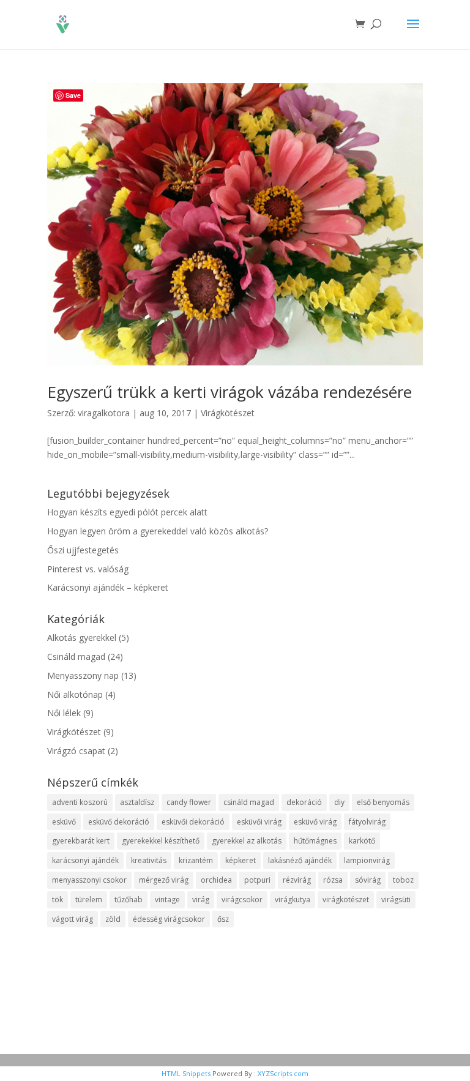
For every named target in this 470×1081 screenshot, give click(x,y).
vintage (167, 899)
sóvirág (368, 880)
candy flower (188, 802)
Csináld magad (76, 656)
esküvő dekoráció (118, 822)
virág (200, 899)
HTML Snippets (186, 1073)
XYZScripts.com (283, 1073)
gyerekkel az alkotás (247, 841)
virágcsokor (242, 899)
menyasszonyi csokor (89, 880)
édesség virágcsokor (169, 919)
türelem (88, 899)
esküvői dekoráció (193, 822)
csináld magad (248, 802)
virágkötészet (346, 899)
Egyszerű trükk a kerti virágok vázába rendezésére (229, 392)
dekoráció (304, 802)
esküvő (64, 822)
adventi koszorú (80, 802)
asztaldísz (137, 802)
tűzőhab (128, 899)
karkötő (362, 841)
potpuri (257, 880)
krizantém (196, 860)
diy (339, 802)
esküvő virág (315, 822)
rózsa (333, 880)
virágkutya (292, 899)
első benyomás (383, 802)
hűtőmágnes (315, 841)
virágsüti (396, 899)
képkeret (240, 860)
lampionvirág (367, 860)
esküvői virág (259, 822)
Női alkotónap (75, 694)
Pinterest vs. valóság (88, 569)
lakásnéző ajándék (300, 860)
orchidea (216, 880)
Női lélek (64, 713)
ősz (223, 919)
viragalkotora (104, 413)
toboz (403, 880)
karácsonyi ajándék (85, 860)
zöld (113, 919)
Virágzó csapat (76, 751)
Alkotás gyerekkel (81, 637)
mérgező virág (163, 880)
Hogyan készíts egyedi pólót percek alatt (127, 512)
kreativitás (148, 860)
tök (57, 899)
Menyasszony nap (83, 675)
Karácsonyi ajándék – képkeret (107, 587)
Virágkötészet (228, 413)
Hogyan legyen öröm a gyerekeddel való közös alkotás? (157, 531)
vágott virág (72, 919)
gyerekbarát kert (81, 841)
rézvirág (297, 880)
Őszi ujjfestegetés (83, 550)
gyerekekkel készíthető (161, 841)
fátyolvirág (367, 822)
